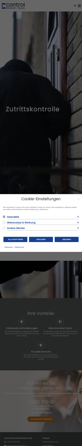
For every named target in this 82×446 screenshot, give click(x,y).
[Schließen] (78, 199)
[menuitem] (9, 247)
